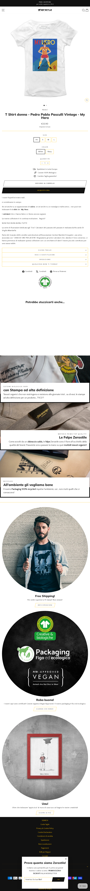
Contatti (45, 856)
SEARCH (45, 820)
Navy (50, 152)
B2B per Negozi (45, 852)
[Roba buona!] (45, 653)
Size (45, 135)
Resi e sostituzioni (44, 844)
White (40, 152)
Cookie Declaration (45, 832)
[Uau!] (45, 757)
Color (45, 147)
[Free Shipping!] (45, 550)
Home (44, 110)
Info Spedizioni (45, 605)
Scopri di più (45, 813)
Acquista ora (44, 190)
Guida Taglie (45, 250)
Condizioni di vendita (45, 836)
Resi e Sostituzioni (45, 255)
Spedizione (45, 259)
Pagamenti (45, 848)
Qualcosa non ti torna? (45, 264)
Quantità (45, 159)
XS (37, 140)
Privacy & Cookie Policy (45, 828)
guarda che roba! (45, 709)
